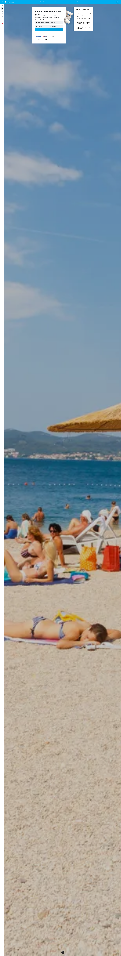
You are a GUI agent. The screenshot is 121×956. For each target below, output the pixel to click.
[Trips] (2, 20)
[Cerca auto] (2, 11)
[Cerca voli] (2, 6)
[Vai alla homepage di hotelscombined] (9, 2)
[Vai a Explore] (2, 16)
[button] (2, 2)
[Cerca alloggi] (2, 8)
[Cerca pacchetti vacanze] (2, 13)
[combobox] (39, 19)
